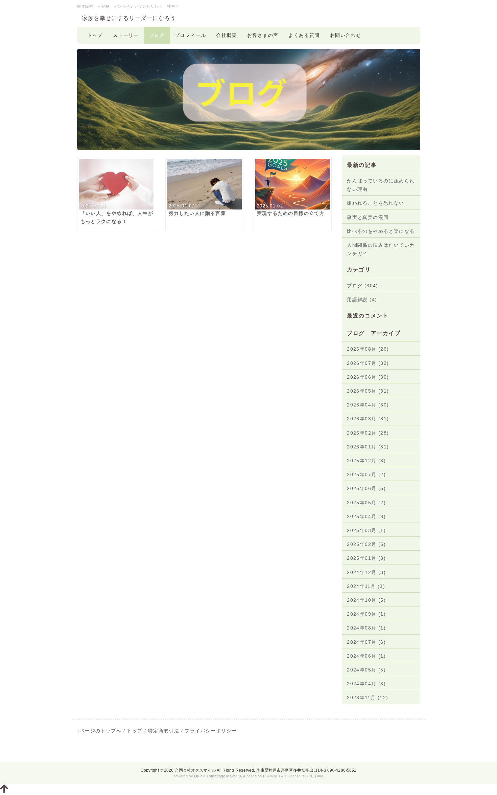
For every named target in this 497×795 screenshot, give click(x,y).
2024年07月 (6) (366, 642)
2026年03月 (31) (368, 418)
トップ (95, 35)
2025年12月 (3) (366, 460)
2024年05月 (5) (366, 669)
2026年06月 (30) (368, 377)
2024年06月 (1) (366, 656)
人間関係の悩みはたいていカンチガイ (381, 249)
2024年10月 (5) (366, 600)
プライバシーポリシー (211, 730)
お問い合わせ (345, 35)
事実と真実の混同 (367, 217)
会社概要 (226, 35)
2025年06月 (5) (366, 488)
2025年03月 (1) (366, 530)
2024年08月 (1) (366, 628)
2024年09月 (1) (366, 614)
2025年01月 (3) (366, 558)
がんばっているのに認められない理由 (381, 185)
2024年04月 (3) (366, 683)
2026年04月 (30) (368, 404)
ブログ (157, 35)
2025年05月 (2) (366, 502)
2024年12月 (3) (366, 572)
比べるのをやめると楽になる (381, 231)
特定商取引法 (163, 730)
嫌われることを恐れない (375, 203)
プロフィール (190, 35)
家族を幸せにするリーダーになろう (129, 18)
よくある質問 (304, 35)
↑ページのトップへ (99, 730)
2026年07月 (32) (368, 363)
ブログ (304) (362, 285)
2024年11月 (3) (366, 586)
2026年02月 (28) (368, 433)
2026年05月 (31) (368, 391)
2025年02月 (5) (366, 544)
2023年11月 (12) (367, 697)
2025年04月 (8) (366, 516)
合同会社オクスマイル (195, 770)
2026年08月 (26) (368, 349)
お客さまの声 (262, 35)
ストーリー (126, 35)
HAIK (319, 776)
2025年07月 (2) (366, 474)
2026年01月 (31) (368, 446)
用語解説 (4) (362, 299)
